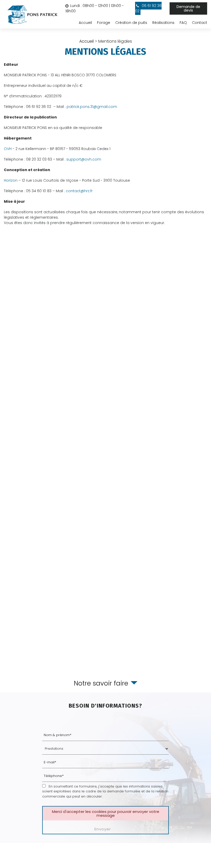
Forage (103, 22)
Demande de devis (188, 8)
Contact (199, 22)
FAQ (183, 22)
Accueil (85, 22)
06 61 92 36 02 (148, 8)
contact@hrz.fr (79, 190)
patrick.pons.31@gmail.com (92, 106)
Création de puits (131, 22)
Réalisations (163, 22)
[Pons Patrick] (32, 14)
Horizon (10, 180)
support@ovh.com (83, 159)
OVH (8, 148)
